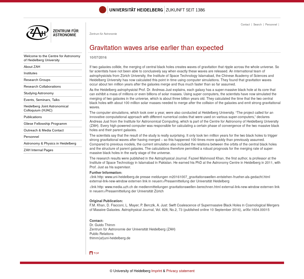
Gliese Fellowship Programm (45, 123)
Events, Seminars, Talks (42, 100)
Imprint (157, 270)
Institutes (30, 73)
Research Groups (37, 80)
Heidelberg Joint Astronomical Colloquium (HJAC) (46, 108)
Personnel (31, 137)
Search (257, 24)
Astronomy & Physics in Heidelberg (50, 143)
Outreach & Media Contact (44, 130)
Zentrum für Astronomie (103, 33)
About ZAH (32, 67)
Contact (245, 24)
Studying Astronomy (39, 93)
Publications (33, 117)
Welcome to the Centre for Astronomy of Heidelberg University (52, 58)
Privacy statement (180, 270)
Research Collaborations (42, 86)
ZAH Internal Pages (38, 150)
